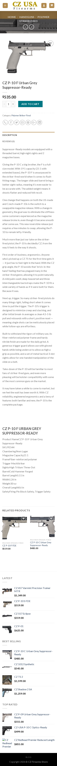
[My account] (44, 5)
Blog (28, 757)
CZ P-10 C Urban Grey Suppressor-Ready (40, 544)
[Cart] (51, 5)
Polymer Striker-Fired (21, 115)
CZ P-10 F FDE (9, 545)
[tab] (28, 135)
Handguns (26, 16)
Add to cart (30, 103)
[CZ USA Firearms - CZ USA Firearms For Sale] (24, 5)
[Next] (54, 537)
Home (12, 16)
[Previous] (5, 417)
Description (9, 135)
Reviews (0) (8, 141)
